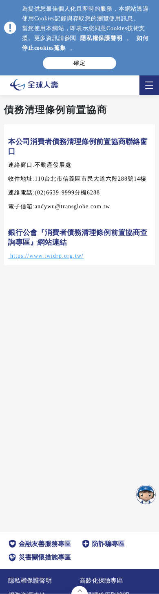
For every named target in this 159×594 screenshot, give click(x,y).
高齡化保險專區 (101, 580)
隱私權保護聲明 (101, 38)
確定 (79, 63)
